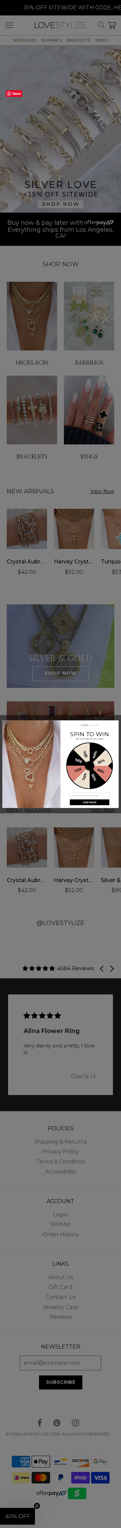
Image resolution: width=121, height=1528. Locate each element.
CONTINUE (89, 802)
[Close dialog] (4, 722)
